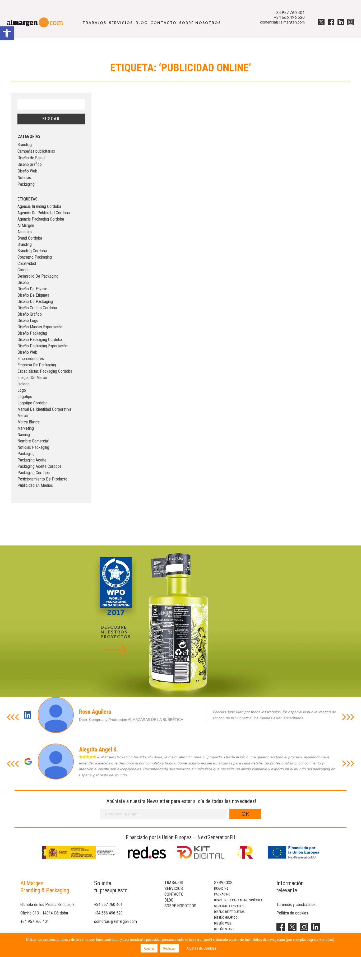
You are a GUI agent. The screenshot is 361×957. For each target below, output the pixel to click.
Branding (24, 144)
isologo (23, 383)
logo (21, 390)
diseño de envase (32, 288)
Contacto (163, 22)
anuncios (24, 231)
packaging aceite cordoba (39, 466)
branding (24, 244)
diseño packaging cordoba (39, 339)
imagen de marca (32, 377)
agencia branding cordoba (39, 206)
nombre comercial (33, 441)
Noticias (24, 177)
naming (23, 434)
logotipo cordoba (32, 402)
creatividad (26, 263)
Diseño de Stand (31, 157)
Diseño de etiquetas (229, 912)
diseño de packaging (35, 301)
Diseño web (222, 923)
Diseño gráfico (226, 917)
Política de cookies (292, 913)
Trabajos (94, 22)
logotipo (24, 396)
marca (22, 415)
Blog (142, 22)
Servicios (121, 22)
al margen (25, 225)
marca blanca (28, 421)
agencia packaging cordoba (40, 219)
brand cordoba (29, 238)
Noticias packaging (33, 447)
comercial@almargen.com (282, 22)
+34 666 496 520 (289, 17)
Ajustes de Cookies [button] (201, 948)
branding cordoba (32, 250)
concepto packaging (34, 257)
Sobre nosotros (200, 22)
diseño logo (27, 320)
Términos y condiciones (296, 904)
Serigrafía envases (229, 906)
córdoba (24, 269)
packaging (26, 453)
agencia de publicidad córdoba (43, 212)
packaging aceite (32, 460)
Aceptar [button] (149, 948)
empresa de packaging (36, 364)
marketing (25, 428)
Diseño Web (27, 171)
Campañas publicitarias (36, 151)
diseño (23, 282)
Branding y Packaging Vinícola (238, 900)
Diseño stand (224, 929)
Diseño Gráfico (29, 164)
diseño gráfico (29, 314)
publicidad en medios (35, 485)
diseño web (27, 352)
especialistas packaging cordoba (44, 371)
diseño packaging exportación (42, 345)
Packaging (26, 184)
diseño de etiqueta (33, 295)
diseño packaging (32, 333)
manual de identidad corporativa (44, 409)
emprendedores (30, 358)
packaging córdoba (33, 472)
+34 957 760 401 (289, 12)
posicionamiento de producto (42, 479)
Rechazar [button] (169, 948)
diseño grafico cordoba (37, 307)
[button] (7, 33)
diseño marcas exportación (40, 326)
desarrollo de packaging (37, 276)
